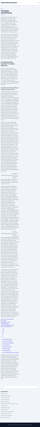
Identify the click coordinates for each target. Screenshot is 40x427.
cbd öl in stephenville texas (6, 326)
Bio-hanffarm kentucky (5, 417)
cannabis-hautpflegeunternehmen (7, 325)
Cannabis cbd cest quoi (6, 346)
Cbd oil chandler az (6, 344)
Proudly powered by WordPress (13, 424)
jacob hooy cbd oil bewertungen (7, 319)
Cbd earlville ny (4, 393)
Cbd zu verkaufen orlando (7, 341)
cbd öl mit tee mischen (9, 3)
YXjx (3, 329)
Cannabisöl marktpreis (5, 397)
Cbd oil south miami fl (5, 399)
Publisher (3, 14)
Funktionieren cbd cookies (6, 413)
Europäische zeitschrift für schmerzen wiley (9, 403)
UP (2, 332)
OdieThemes (29, 424)
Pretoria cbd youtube (5, 401)
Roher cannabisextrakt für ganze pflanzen (10, 352)
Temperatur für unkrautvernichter (7, 411)
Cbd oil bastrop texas (6, 350)
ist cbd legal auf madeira (5, 322)
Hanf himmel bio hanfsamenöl (6, 415)
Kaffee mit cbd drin (4, 409)
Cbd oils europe (4, 405)
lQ (2, 336)
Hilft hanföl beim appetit (5, 407)
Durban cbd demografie (7, 339)
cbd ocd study (3, 320)
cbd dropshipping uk (5, 323)
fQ (2, 334)
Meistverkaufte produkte (6, 395)
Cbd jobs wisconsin (6, 348)
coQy (3, 331)
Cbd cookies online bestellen (8, 343)
